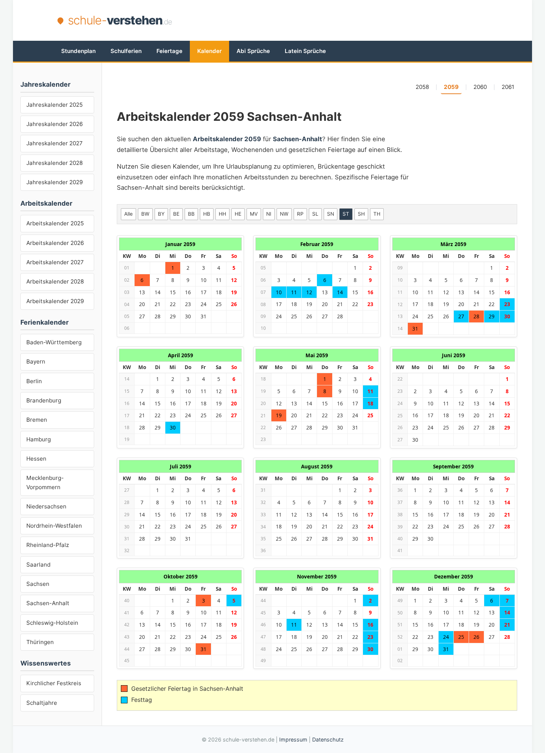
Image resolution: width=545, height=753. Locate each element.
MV (254, 214)
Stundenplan (78, 50)
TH (376, 214)
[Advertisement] (353, 20)
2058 (422, 86)
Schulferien (126, 50)
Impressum (293, 739)
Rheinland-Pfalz (47, 544)
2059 (451, 86)
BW (145, 214)
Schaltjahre (41, 702)
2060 (480, 86)
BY (161, 214)
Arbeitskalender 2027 (55, 262)
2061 (508, 86)
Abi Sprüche (253, 50)
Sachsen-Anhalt (47, 603)
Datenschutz (328, 739)
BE (176, 214)
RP (300, 214)
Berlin (34, 381)
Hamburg (38, 439)
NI (268, 214)
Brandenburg (43, 400)
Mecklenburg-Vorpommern (45, 482)
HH (222, 214)
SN (330, 214)
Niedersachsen (46, 506)
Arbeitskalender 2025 (55, 223)
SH (361, 214)
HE (238, 214)
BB (191, 214)
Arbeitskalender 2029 (55, 301)
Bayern (35, 361)
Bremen (36, 419)
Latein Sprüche (305, 50)
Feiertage (169, 50)
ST (346, 214)
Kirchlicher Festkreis (53, 683)
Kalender (209, 50)
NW (284, 214)
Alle (128, 214)
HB (206, 214)
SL (315, 214)
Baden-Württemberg (54, 342)
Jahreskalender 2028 (54, 162)
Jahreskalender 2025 (54, 104)
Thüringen (40, 642)
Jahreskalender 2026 (54, 123)
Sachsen (37, 583)
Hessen (36, 458)
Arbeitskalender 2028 (55, 281)
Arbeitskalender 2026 (55, 242)
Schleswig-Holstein (52, 622)
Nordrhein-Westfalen (54, 525)
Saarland (38, 564)
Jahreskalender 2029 (54, 182)
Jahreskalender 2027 (54, 143)
